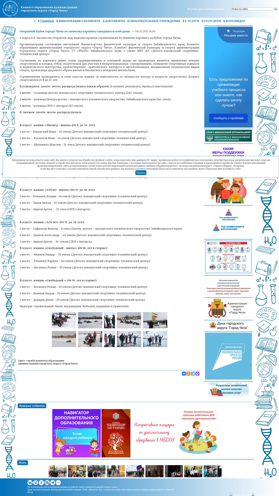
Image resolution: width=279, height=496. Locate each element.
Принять (140, 172)
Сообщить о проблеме (228, 118)
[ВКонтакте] (184, 374)
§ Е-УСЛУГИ (190, 21)
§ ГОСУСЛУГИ (211, 21)
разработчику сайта (106, 487)
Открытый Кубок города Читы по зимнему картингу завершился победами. (75, 31)
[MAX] (197, 374)
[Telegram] (193, 374)
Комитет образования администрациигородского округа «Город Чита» (49, 9)
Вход (30, 492)
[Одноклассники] (188, 374)
